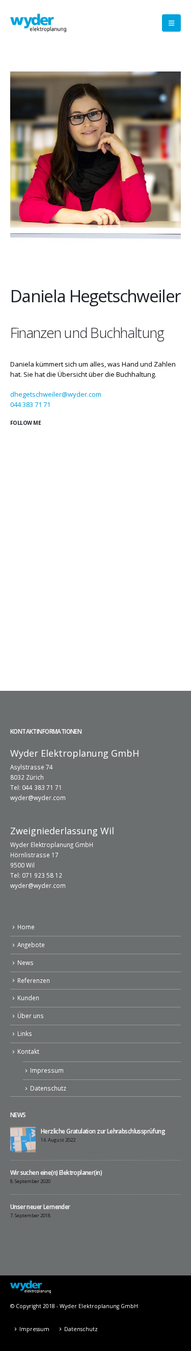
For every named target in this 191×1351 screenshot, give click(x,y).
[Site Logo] (38, 23)
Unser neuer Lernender (40, 1206)
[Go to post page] (23, 1139)
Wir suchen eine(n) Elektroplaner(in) (56, 1172)
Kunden (28, 998)
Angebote (31, 944)
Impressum (47, 1070)
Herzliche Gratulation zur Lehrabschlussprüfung (103, 1131)
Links (24, 1033)
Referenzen (33, 980)
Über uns (30, 1015)
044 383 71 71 (30, 404)
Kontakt (28, 1051)
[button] (171, 23)
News (25, 962)
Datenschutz (48, 1088)
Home (26, 927)
